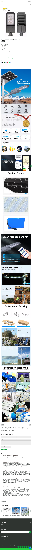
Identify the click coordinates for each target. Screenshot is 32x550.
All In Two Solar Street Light (12, 427)
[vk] (28, 547)
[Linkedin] (20, 547)
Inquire (6, 57)
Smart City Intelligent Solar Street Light (25, 515)
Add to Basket (6, 59)
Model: (2, 66)
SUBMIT (4, 449)
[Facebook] (18, 547)
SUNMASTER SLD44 (4, 427)
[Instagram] (24, 547)
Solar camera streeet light (20, 427)
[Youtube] (22, 547)
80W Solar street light (4, 430)
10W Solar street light (11, 430)
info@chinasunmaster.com (6, 539)
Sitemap (16, 545)
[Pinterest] (26, 547)
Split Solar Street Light (16, 515)
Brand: (12, 66)
